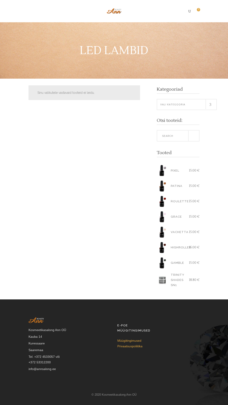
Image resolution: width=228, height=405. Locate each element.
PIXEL (175, 170)
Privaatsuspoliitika (129, 346)
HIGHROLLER (181, 247)
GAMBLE (177, 262)
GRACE (176, 216)
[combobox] (187, 104)
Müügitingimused (129, 340)
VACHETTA (179, 232)
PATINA (176, 186)
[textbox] (186, 104)
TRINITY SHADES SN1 (177, 280)
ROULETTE (180, 201)
